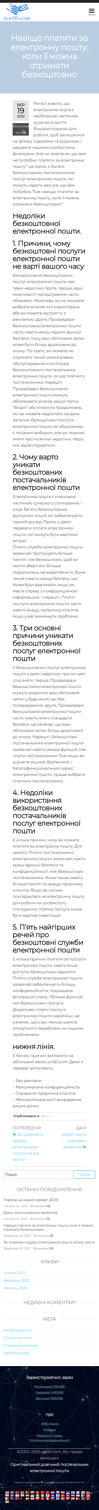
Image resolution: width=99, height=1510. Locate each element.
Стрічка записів (17, 1338)
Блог (45, 1116)
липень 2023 (14, 1273)
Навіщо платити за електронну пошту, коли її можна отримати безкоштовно (48, 1227)
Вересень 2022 (16, 1280)
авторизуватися (17, 1330)
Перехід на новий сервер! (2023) (30, 1200)
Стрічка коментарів (20, 1345)
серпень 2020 (15, 1288)
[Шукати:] (49, 1174)
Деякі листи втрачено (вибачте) (30, 1212)
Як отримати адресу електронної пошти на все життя (49, 1242)
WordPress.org (15, 1353)
